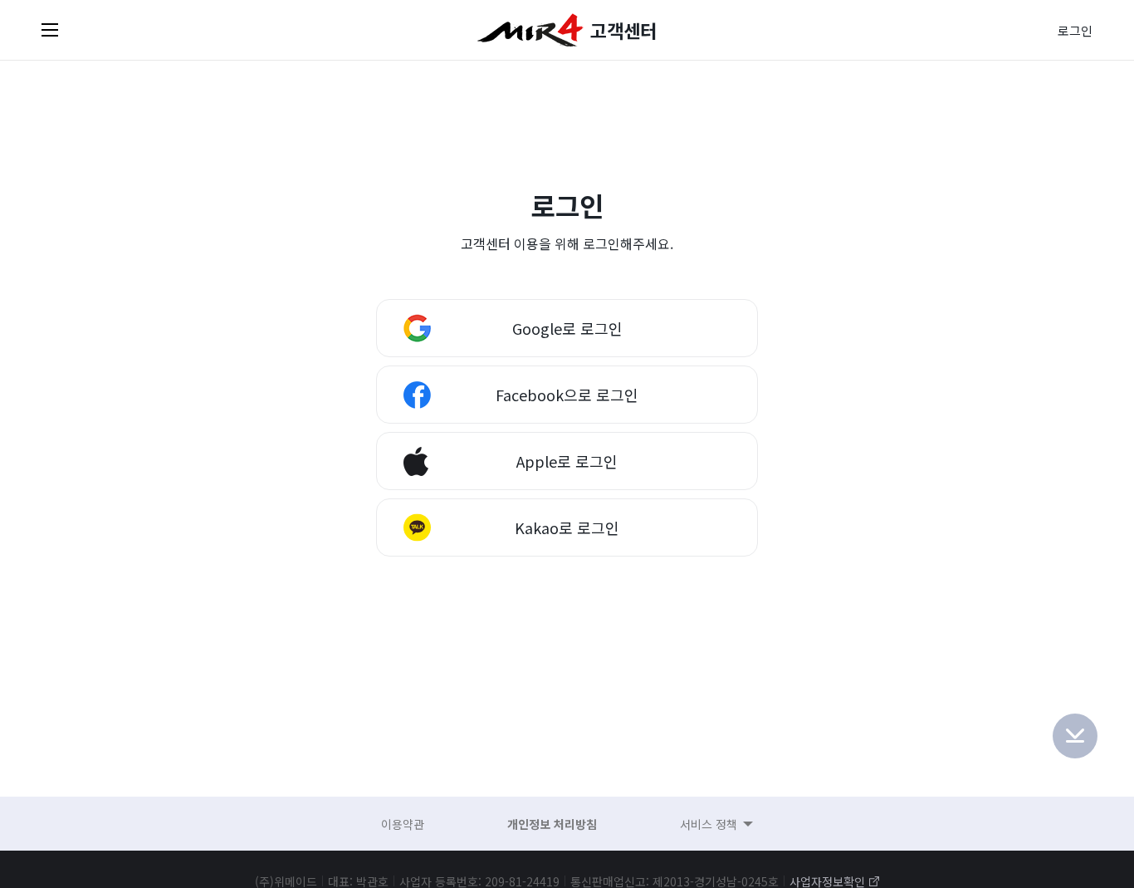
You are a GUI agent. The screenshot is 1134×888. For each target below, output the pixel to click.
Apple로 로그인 (567, 461)
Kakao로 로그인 (567, 527)
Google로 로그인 (567, 328)
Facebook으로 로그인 (567, 394)
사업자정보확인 (827, 881)
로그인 (1075, 30)
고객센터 (623, 30)
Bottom (1075, 736)
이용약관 (402, 824)
